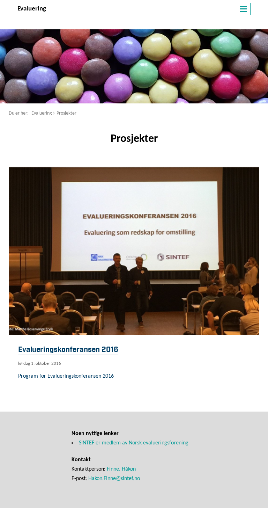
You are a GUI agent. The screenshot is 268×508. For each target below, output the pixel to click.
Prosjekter (66, 113)
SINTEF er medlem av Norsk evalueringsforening (133, 443)
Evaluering (41, 113)
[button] (243, 9)
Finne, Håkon (121, 469)
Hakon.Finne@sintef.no (114, 478)
